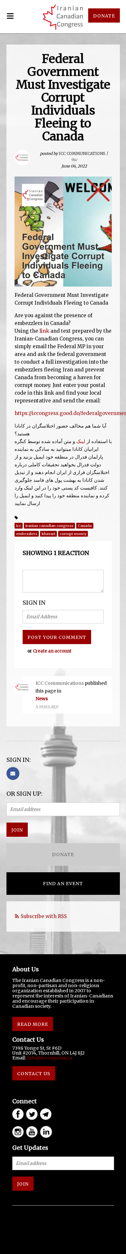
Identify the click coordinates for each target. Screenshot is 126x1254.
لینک (80, 441)
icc (18, 525)
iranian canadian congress (49, 525)
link (44, 331)
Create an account (52, 651)
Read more (32, 1024)
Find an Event (63, 883)
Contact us (33, 1074)
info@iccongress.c (48, 1058)
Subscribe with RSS (44, 916)
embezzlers (26, 533)
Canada (85, 525)
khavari (48, 533)
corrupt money (73, 533)
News (42, 699)
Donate (63, 854)
